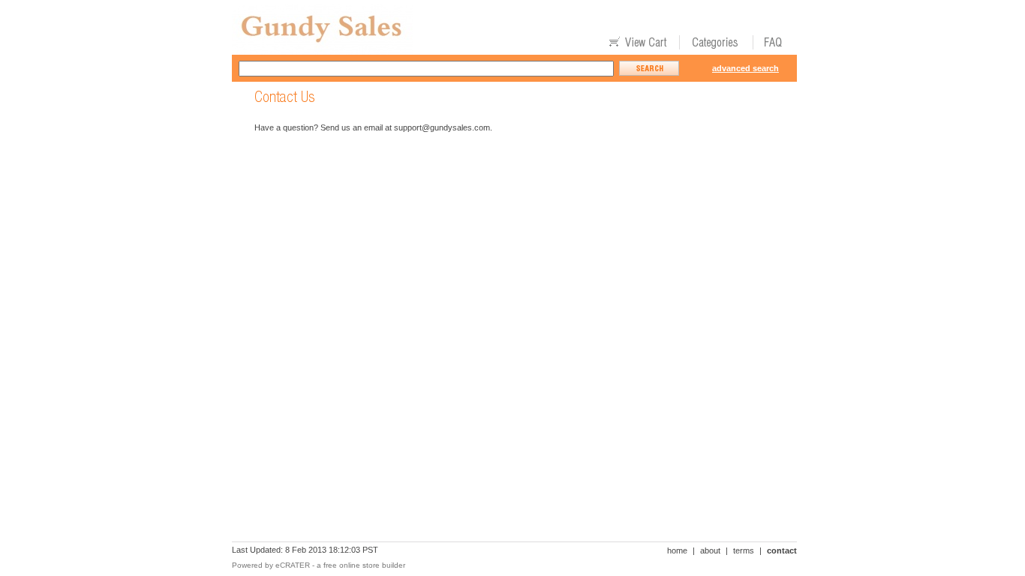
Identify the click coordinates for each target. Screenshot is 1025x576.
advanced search (745, 68)
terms (743, 550)
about (710, 550)
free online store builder (364, 565)
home (677, 550)
